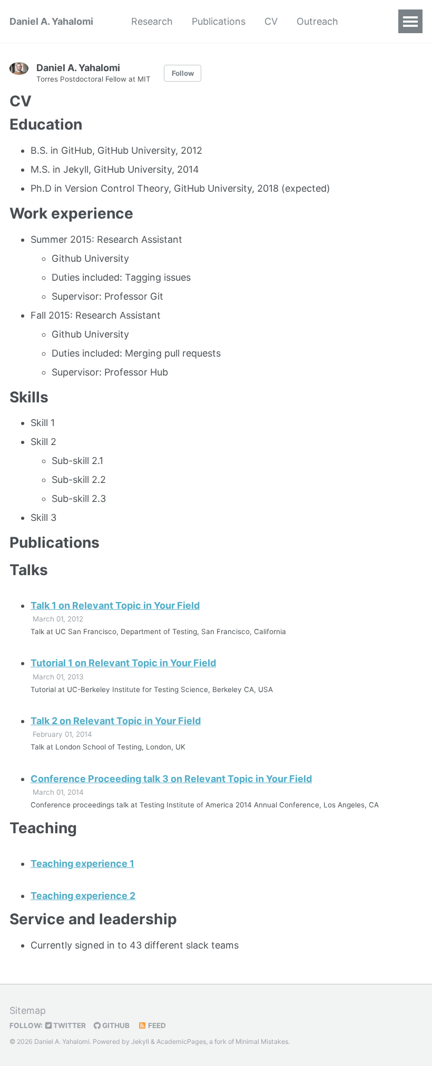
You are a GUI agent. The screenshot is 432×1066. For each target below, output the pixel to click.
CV (271, 21)
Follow (183, 73)
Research (152, 21)
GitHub (115, 1025)
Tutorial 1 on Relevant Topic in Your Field (123, 662)
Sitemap (27, 1010)
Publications (219, 21)
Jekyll (140, 1041)
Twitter (69, 1025)
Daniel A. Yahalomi (51, 21)
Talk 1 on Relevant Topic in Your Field (115, 605)
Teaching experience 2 (83, 895)
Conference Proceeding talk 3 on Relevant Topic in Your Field (171, 778)
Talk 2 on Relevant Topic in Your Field (116, 720)
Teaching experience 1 (82, 863)
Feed (156, 1025)
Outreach (317, 21)
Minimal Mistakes (261, 1041)
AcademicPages (181, 1041)
